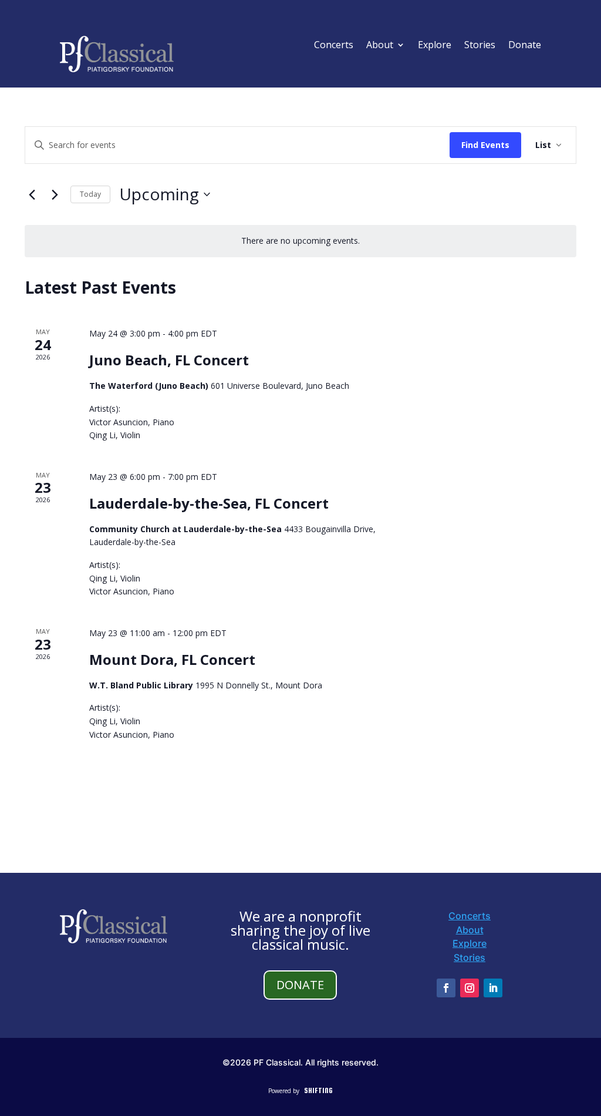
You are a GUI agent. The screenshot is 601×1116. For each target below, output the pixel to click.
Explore (434, 46)
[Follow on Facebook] (446, 988)
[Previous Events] (32, 194)
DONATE (300, 985)
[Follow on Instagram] (469, 988)
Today (90, 194)
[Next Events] (55, 194)
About (379, 46)
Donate (524, 46)
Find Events (485, 144)
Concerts (333, 46)
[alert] (300, 241)
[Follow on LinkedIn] (493, 988)
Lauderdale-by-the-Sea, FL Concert (209, 503)
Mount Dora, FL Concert (172, 659)
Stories (479, 46)
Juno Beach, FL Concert (169, 359)
